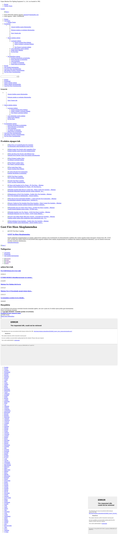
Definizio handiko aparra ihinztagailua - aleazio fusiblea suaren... (25, 222)
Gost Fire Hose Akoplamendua (12, 69)
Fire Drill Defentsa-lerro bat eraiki (11, 271)
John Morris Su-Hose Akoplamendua (14, 70)
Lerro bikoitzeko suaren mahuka (20, 48)
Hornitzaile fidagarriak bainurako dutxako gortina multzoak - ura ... (26, 191)
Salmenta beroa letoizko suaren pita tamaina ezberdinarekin (24, 155)
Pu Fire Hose (14, 51)
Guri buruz (7, 20)
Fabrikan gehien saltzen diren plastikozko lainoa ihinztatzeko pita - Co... (27, 218)
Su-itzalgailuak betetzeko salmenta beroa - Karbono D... (23, 200)
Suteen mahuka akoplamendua (12, 84)
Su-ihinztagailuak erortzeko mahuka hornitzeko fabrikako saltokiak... (26, 204)
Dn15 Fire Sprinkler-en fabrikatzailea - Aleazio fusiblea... (23, 195)
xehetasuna (16, 242)
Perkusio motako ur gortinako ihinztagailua (22, 30)
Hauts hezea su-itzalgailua (18, 64)
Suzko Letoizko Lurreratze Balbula (24, 44)
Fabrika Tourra (8, 6)
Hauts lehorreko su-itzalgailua (19, 59)
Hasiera (6, 19)
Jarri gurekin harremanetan (11, 67)
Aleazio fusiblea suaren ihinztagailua (21, 27)
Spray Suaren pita (16, 33)
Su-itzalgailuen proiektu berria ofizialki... (13, 298)
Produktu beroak (6, 313)
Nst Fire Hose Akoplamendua (12, 72)
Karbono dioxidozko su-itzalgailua (20, 58)
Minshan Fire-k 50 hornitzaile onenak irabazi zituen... (16, 291)
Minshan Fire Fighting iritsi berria (11, 284)
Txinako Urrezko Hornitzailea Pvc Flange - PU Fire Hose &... (25, 186)
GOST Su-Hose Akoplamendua (16, 182)
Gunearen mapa (16, 313)
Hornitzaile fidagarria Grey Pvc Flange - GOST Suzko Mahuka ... (26, 213)
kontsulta (10, 242)
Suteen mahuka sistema (14, 38)
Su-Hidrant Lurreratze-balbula (16, 160)
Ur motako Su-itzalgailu (17, 62)
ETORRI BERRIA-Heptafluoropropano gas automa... (17, 277)
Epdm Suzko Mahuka (17, 50)
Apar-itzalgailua (15, 61)
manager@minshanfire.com (31, 14)
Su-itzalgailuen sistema (14, 56)
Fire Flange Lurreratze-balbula (23, 47)
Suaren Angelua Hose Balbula (23, 42)
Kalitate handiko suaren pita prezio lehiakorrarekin (21, 151)
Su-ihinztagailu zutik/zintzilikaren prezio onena (20, 146)
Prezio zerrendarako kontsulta (9, 310)
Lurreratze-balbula (16, 41)
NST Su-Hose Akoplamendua (16, 178)
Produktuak (7, 24)
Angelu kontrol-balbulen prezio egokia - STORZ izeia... (23, 209)
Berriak (6, 4)
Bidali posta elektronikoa (7, 316)
